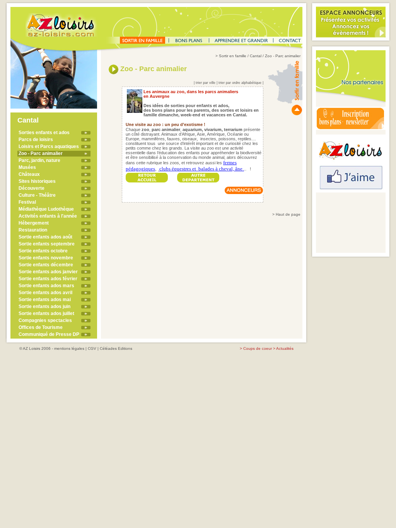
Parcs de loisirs (36, 139)
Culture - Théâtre (37, 195)
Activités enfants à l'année (48, 216)
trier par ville (205, 83)
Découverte (31, 188)
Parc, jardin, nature (39, 160)
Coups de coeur (257, 348)
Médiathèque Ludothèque (46, 209)
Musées (27, 167)
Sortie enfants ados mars (46, 285)
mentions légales (69, 348)
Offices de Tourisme (41, 327)
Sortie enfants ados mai (45, 299)
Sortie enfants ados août (45, 237)
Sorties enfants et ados (44, 132)
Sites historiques (37, 181)
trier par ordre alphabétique (239, 83)
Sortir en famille (232, 56)
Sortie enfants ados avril (45, 292)
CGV (92, 348)
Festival (27, 202)
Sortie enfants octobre (43, 251)
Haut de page (288, 214)
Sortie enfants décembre (46, 264)
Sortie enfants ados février (48, 278)
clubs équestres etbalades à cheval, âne (200, 169)
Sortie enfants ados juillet (46, 313)
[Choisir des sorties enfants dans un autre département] (198, 175)
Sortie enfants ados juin (44, 306)
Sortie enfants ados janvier (48, 271)
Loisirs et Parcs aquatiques (49, 146)
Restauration (33, 230)
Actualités (285, 348)
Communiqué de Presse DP (49, 334)
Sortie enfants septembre (47, 244)
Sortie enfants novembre (46, 258)
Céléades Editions (116, 348)
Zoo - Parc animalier (41, 153)
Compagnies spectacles (45, 320)
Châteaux (29, 174)
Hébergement (34, 223)
